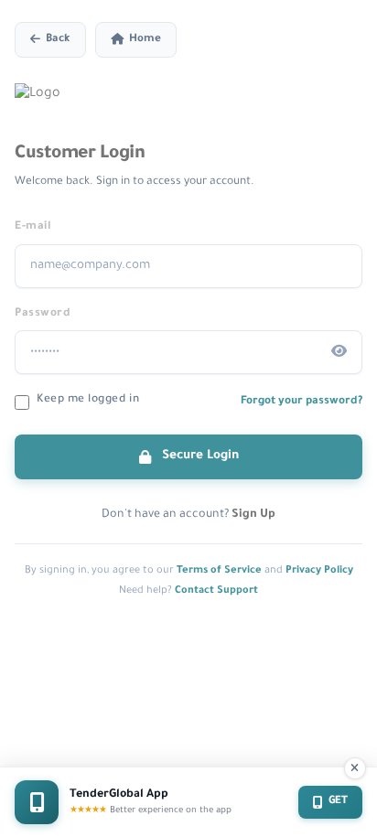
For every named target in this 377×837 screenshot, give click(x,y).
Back (58, 40)
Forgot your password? (301, 401)
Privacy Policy (319, 570)
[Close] (355, 768)
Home (145, 40)
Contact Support (216, 590)
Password (42, 313)
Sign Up (253, 515)
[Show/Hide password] (339, 352)
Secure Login (198, 456)
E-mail (33, 226)
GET (338, 802)
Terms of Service (219, 570)
